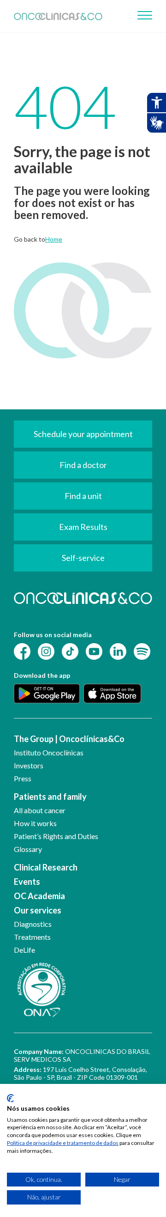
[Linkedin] (118, 651)
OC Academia (39, 896)
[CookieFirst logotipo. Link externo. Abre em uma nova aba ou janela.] (10, 1098)
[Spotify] (142, 651)
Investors (28, 765)
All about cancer (39, 810)
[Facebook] (22, 651)
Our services (37, 910)
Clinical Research (45, 867)
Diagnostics (33, 923)
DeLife (24, 949)
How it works (35, 823)
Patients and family (50, 796)
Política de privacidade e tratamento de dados (63, 1142)
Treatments (32, 936)
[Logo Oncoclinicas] (58, 16)
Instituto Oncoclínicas (48, 752)
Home (53, 239)
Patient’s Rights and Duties (56, 836)
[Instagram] (46, 651)
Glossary (28, 849)
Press (22, 778)
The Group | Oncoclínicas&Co (69, 739)
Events (27, 881)
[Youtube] (94, 651)
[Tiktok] (70, 651)
